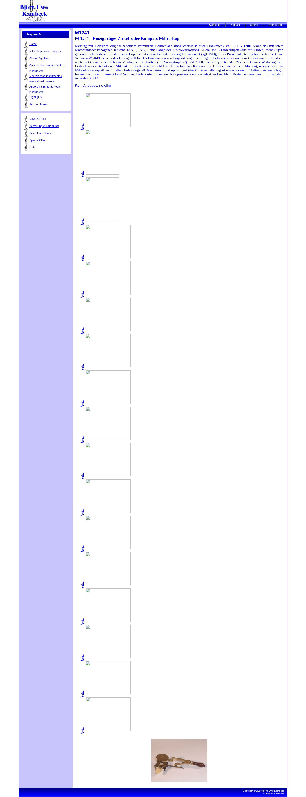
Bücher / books (38, 104)
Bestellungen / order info (44, 126)
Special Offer (37, 140)
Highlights (35, 97)
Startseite (214, 24)
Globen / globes (39, 58)
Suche (254, 24)
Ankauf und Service (41, 133)
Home (33, 44)
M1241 (82, 32)
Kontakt (235, 24)
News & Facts (37, 119)
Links (32, 147)
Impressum (275, 24)
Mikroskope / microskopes (45, 51)
